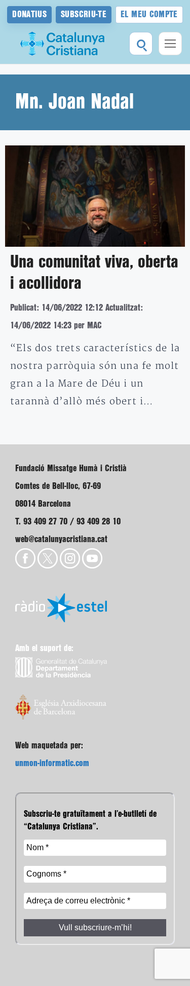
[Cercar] (141, 43)
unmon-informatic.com (52, 763)
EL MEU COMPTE (149, 14)
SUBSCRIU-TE (83, 14)
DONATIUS (29, 14)
